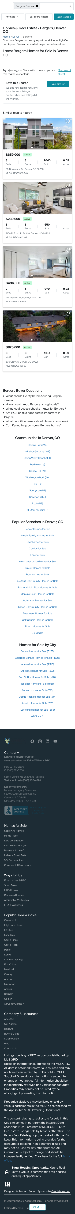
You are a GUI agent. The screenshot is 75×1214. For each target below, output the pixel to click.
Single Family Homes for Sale (37, 535)
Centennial (10, 920)
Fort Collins (10, 964)
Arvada (8, 989)
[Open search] (57, 6)
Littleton (8, 930)
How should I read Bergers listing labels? (32, 404)
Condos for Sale (37, 548)
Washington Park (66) (37, 477)
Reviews (8, 1028)
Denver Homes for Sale (37, 528)
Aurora (8, 979)
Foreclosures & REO (15, 880)
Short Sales (10, 885)
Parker (7, 949)
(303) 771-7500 (15, 770)
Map (39, 1207)
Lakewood (9, 984)
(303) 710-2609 (15, 766)
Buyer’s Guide (11, 1033)
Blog (6, 1043)
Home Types (11, 835)
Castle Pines (11, 939)
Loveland (9, 969)
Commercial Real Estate (17, 865)
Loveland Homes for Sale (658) (37, 709)
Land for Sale (37, 554)
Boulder (8, 993)
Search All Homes (14, 830)
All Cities (36, 716)
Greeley (8, 974)
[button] (4, 6)
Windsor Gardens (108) (37, 451)
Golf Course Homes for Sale (37, 619)
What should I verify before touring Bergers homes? (32, 398)
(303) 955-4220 (32, 780)
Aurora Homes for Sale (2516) (37, 664)
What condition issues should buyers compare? (37, 421)
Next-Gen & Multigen (15, 845)
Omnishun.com (60, 1191)
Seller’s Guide (11, 1038)
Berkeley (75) (37, 464)
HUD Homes (11, 890)
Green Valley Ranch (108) (37, 457)
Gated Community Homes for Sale (37, 606)
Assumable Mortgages (16, 900)
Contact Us (10, 1048)
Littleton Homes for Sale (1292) (37, 670)
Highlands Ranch (13, 925)
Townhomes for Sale (37, 541)
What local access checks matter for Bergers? (36, 408)
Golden (8, 998)
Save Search (64, 16)
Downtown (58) (37, 496)
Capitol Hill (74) (37, 470)
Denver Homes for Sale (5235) (37, 651)
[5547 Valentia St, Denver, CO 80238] (37, 133)
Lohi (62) (37, 483)
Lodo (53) (37, 503)
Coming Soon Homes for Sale (37, 593)
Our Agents (10, 1023)
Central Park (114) (37, 444)
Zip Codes (37, 632)
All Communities (36, 509)
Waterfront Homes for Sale (37, 600)
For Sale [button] (10, 16)
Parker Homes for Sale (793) (37, 690)
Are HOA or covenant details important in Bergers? (32, 415)
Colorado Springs (13, 959)
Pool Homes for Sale (37, 574)
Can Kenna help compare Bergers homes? (34, 425)
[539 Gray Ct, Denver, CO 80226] (37, 326)
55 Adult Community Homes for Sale (37, 580)
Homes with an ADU (15, 850)
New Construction (14, 840)
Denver (8, 954)
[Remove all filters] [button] (64, 72)
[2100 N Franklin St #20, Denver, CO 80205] (37, 197)
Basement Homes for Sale (37, 613)
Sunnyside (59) (37, 490)
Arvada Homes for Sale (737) (37, 703)
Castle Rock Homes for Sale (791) (37, 696)
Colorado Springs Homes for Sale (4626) (37, 657)
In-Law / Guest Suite (15, 855)
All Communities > (14, 1003)
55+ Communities (14, 860)
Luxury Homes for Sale (37, 567)
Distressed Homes (14, 895)
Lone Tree (9, 935)
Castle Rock (11, 944)
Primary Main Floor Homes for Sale (37, 587)
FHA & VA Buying (13, 905)
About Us (9, 1019)
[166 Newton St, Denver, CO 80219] (37, 261)
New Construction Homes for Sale (37, 561)
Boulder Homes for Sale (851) (37, 683)
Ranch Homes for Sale (37, 626)
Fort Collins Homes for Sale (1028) (38, 677)
